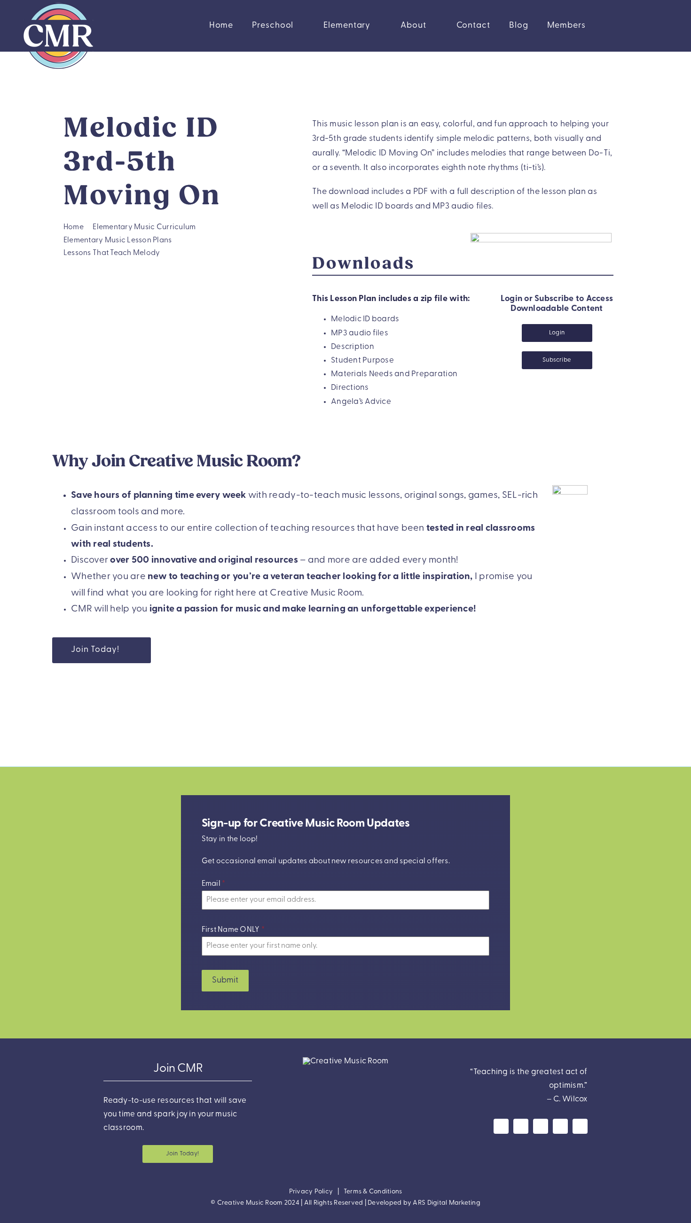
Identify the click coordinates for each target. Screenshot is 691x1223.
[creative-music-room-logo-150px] (58, 4)
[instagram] (520, 1126)
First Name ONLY (233, 930)
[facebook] (501, 1126)
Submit (225, 980)
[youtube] (540, 1126)
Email (214, 884)
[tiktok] (580, 1126)
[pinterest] (560, 1126)
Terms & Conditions (373, 1191)
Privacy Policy (311, 1191)
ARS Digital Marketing (446, 1203)
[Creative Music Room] (346, 1061)
